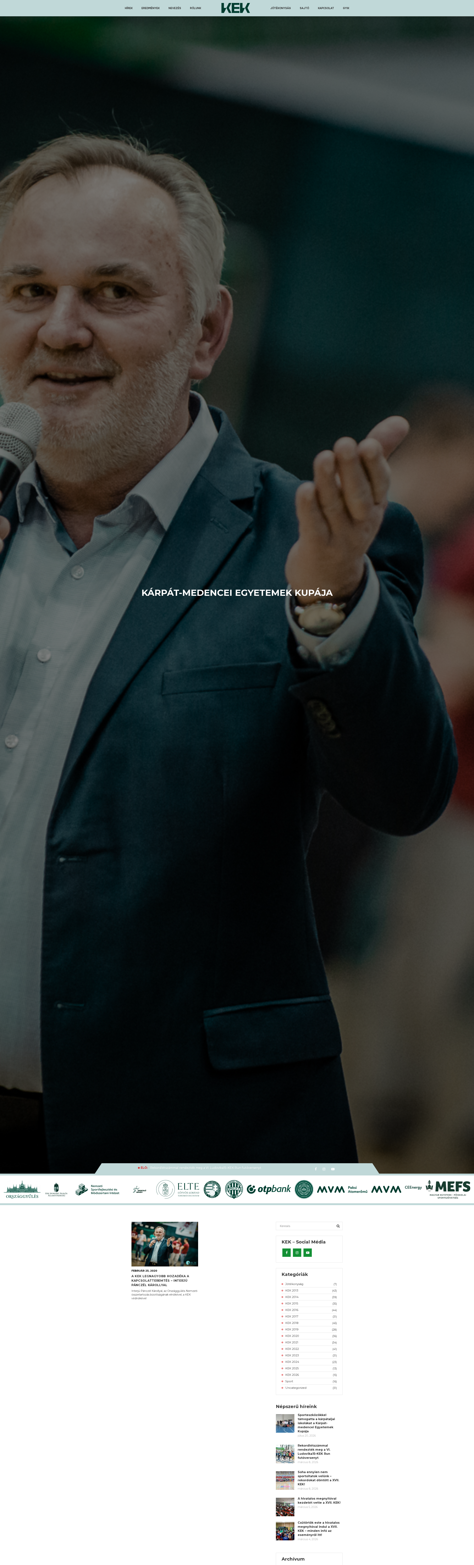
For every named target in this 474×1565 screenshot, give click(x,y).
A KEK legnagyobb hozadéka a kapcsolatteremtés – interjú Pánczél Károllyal (160, 1280)
